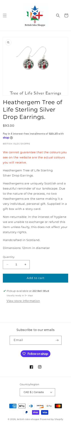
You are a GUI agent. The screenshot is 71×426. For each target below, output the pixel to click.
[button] (5, 15)
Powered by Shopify (51, 419)
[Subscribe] (57, 340)
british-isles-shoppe (28, 419)
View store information (23, 301)
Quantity (8, 256)
